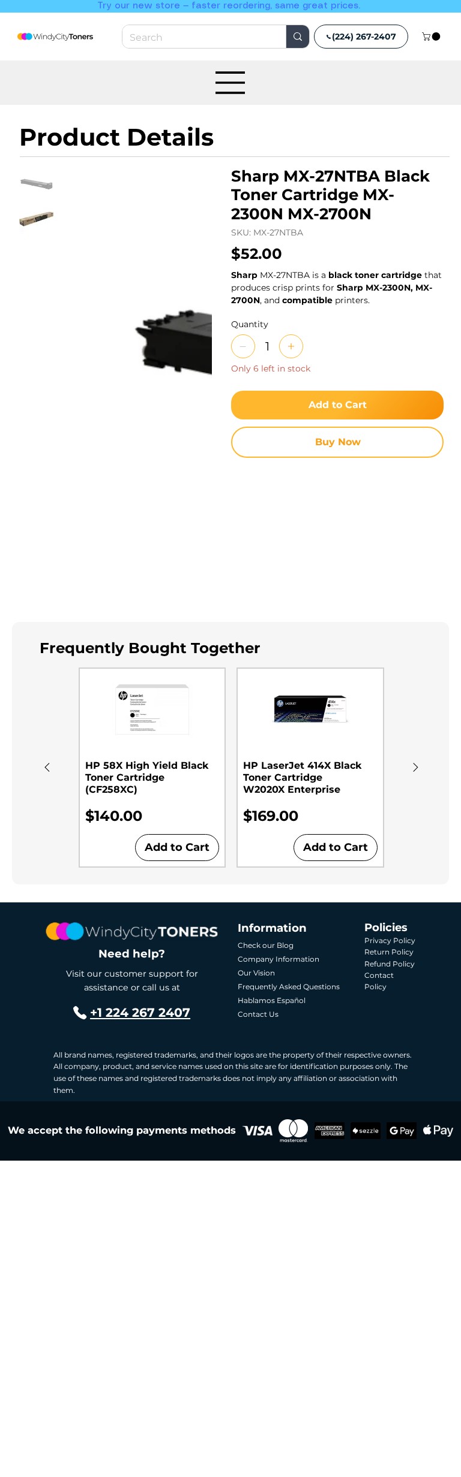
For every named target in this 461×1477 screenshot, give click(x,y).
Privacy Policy (389, 940)
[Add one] (291, 346)
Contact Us (258, 1014)
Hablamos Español (272, 1000)
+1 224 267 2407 (140, 1012)
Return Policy (389, 951)
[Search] (297, 36)
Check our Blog (266, 945)
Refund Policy (389, 963)
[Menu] (230, 83)
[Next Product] (415, 767)
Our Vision (256, 972)
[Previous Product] (47, 767)
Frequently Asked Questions (289, 986)
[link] (432, 36)
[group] (231, 767)
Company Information (278, 959)
